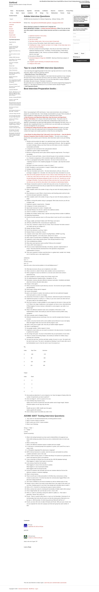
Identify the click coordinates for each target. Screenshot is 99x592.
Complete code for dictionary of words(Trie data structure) (43, 61)
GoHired (13, 2)
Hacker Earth (12, 35)
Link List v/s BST (33, 39)
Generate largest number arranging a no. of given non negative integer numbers (15, 123)
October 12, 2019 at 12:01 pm (35, 537)
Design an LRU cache (34, 63)
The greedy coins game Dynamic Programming (14, 130)
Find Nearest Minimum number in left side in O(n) (14, 127)
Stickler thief (11, 65)
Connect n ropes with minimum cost (13, 100)
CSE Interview (12, 37)
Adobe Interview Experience (49, 28)
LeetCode (11, 24)
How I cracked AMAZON (15, 22)
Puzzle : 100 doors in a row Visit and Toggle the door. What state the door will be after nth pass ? (15, 93)
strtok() (10, 44)
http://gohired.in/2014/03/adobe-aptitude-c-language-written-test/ (47, 22)
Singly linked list (12, 42)
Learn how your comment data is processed (55, 582)
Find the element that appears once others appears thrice (13, 47)
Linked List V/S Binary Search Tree (13, 119)
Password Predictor (13, 84)
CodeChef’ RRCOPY (13, 89)
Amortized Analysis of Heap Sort (37, 58)
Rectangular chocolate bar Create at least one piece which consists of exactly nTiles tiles (14, 135)
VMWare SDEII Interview (14, 57)
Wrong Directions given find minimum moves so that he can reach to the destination (15, 103)
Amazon (11, 28)
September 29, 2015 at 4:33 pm (35, 526)
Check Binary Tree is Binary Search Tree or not (15, 60)
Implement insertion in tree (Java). (38, 35)
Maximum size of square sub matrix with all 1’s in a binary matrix (14, 73)
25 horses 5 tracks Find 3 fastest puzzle (14, 87)
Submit (76, 53)
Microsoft (11, 32)
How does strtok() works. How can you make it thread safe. (44, 41)
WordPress (31, 588)
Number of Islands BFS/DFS (15, 97)
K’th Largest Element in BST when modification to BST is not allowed (15, 81)
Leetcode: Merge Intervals (14, 113)
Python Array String (13, 68)
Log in (36, 588)
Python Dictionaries (13, 70)
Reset (82, 53)
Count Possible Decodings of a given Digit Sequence (14, 116)
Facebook (11, 30)
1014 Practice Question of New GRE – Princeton (14, 111)
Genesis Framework (23, 588)
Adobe (10, 26)
